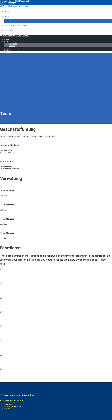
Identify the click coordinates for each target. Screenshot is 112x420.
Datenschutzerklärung (12, 406)
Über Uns (9, 16)
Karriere (12, 22)
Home (7, 11)
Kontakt (8, 30)
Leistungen (13, 20)
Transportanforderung (16, 25)
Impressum (8, 404)
